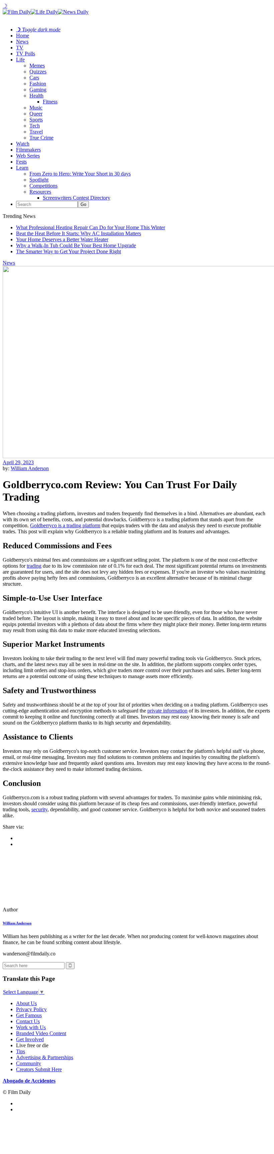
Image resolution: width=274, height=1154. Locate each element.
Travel (36, 131)
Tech (34, 125)
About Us (26, 1003)
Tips (20, 1051)
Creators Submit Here (39, 1069)
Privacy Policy (31, 1009)
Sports (36, 119)
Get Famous (29, 1015)
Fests (21, 162)
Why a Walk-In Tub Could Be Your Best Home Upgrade (76, 245)
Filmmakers (28, 150)
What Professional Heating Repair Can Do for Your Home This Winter (90, 227)
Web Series (28, 156)
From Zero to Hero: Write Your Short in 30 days (80, 174)
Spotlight (38, 180)
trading (34, 566)
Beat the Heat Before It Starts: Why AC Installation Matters (78, 233)
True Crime (41, 137)
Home (22, 35)
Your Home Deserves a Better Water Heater (62, 239)
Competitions (43, 186)
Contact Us (28, 1021)
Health (36, 95)
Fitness (50, 101)
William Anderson (30, 468)
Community (28, 1063)
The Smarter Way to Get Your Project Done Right (68, 251)
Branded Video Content (41, 1033)
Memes (37, 65)
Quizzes (37, 71)
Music (35, 107)
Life (20, 59)
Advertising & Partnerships (44, 1057)
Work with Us (31, 1027)
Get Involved (30, 1039)
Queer (35, 113)
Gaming (37, 89)
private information (167, 710)
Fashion (37, 83)
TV (19, 47)
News (22, 41)
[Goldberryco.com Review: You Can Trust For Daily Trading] (48, 909)
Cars (34, 77)
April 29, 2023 (18, 462)
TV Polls (25, 53)
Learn (22, 168)
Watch (22, 144)
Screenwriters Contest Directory (76, 198)
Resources (40, 192)
